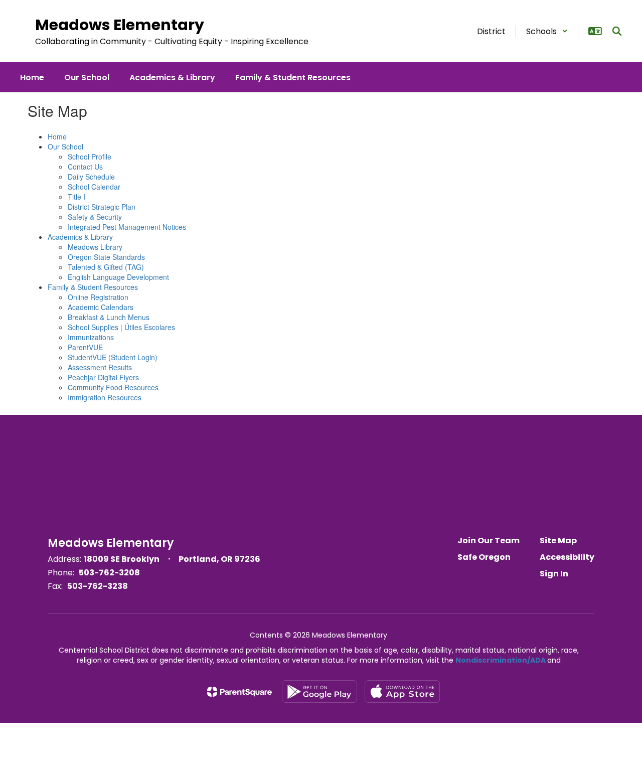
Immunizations (91, 337)
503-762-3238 (97, 586)
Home (57, 136)
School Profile (89, 156)
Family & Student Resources (93, 287)
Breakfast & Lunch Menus (108, 317)
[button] (547, 31)
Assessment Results (100, 367)
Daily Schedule (91, 177)
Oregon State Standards (106, 257)
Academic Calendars (100, 307)
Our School (65, 146)
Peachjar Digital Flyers (103, 377)
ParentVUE (85, 347)
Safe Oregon (484, 557)
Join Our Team (488, 540)
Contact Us (85, 167)
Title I (76, 197)
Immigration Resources (104, 397)
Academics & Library (80, 237)
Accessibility (567, 557)
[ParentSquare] (239, 691)
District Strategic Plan (101, 207)
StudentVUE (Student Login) (112, 357)
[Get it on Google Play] (319, 691)
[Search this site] (617, 31)
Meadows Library (95, 247)
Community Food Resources (113, 387)
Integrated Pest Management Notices (127, 227)
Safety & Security (95, 217)
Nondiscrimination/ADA (500, 660)
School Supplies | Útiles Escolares (121, 327)
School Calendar (94, 187)
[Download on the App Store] (402, 691)
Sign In (554, 573)
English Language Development (118, 277)
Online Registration (98, 297)
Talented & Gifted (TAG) (106, 267)
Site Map (558, 540)
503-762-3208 (109, 572)
